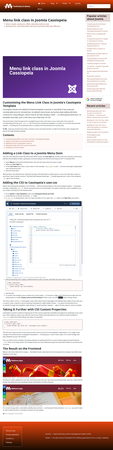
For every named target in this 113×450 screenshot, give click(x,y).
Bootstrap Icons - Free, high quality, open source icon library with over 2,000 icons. (33, 26)
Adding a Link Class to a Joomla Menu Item (20, 141)
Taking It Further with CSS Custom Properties (21, 145)
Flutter (64, 3)
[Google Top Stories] (94, 99)
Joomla (77, 3)
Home (43, 3)
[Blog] (56, 3)
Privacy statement (12, 435)
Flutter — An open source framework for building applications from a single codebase (77, 438)
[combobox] (98, 6)
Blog (52, 3)
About (40, 9)
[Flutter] (69, 3)
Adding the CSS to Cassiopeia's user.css (19, 143)
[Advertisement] (43, 41)
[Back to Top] (110, 447)
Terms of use (10, 431)
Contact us (10, 438)
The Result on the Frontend (15, 147)
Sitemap (9, 442)
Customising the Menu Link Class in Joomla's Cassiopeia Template (27, 139)
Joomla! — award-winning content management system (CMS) (68, 434)
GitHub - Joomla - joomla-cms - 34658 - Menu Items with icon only (27, 24)
